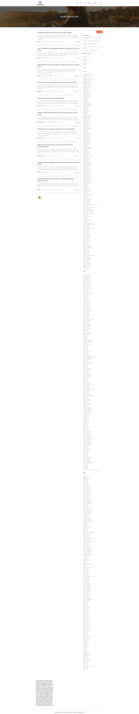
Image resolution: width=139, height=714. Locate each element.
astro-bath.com (86, 346)
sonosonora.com (86, 328)
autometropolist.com (87, 374)
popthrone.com (86, 94)
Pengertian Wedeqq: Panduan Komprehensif (91, 40)
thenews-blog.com (86, 433)
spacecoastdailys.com (87, 441)
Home (76, 3)
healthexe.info (86, 610)
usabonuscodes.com (87, 436)
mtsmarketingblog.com (87, 599)
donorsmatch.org (86, 641)
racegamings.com (86, 258)
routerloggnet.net (86, 513)
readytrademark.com (87, 442)
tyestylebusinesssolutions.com (89, 224)
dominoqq (85, 60)
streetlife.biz (85, 646)
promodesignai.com (87, 449)
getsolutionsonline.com (87, 533)
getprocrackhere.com (87, 241)
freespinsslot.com (86, 122)
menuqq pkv (49, 697)
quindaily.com (85, 451)
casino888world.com (87, 219)
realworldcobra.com (87, 172)
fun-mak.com (85, 217)
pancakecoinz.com (86, 99)
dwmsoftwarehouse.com (88, 384)
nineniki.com (85, 524)
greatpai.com (85, 360)
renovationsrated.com (87, 444)
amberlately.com (86, 289)
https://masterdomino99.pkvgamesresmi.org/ (45, 705)
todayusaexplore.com (87, 278)
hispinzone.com (86, 517)
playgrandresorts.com (87, 263)
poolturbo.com (86, 605)
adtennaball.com (86, 528)
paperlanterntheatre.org (87, 361)
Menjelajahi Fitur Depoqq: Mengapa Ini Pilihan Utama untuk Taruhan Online (92, 44)
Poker (81, 3)
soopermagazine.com (87, 440)
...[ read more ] (40, 39)
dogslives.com (86, 160)
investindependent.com (87, 410)
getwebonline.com (86, 559)
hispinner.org (85, 534)
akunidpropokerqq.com (87, 339)
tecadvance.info (86, 612)
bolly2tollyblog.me (86, 654)
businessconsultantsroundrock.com (90, 462)
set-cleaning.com (86, 447)
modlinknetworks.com (87, 247)
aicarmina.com (86, 291)
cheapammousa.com (87, 355)
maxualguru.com (86, 118)
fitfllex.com (85, 566)
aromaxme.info (86, 619)
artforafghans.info (86, 607)
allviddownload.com (87, 498)
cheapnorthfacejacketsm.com (88, 319)
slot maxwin (51, 684)
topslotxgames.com (87, 512)
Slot (85, 3)
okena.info (85, 338)
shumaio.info (85, 633)
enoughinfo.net (86, 649)
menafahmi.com (86, 416)
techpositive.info (86, 151)
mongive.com (85, 530)
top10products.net (86, 82)
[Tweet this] (76, 42)
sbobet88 (44, 684)
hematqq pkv (43, 698)
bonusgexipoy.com (86, 234)
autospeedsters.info (87, 174)
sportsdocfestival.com (87, 266)
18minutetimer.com (87, 133)
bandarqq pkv (50, 689)
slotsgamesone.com (87, 516)
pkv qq (50, 693)
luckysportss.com (86, 250)
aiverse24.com (86, 454)
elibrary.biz (85, 343)
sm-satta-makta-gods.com (88, 437)
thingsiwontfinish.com (87, 268)
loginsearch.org (86, 638)
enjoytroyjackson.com (87, 385)
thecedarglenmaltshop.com (88, 74)
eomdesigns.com (86, 183)
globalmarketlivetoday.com (88, 395)
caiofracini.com (86, 150)
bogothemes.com (86, 315)
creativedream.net (86, 556)
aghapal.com (85, 347)
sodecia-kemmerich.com (87, 216)
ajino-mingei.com (86, 316)
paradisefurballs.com (87, 124)
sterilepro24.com (86, 200)
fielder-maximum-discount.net (89, 564)
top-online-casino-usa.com (88, 520)
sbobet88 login (47, 696)
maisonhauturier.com (87, 414)
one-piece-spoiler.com (87, 168)
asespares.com (86, 371)
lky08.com (85, 562)
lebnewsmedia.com (87, 326)
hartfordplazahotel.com (87, 659)
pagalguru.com (86, 423)
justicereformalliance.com (88, 311)
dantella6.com (86, 515)
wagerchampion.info (87, 176)
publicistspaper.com (87, 450)
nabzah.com (85, 529)
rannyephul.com (86, 582)
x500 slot (45, 685)
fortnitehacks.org (86, 637)
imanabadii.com (86, 667)
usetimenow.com (86, 542)
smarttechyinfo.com (87, 116)
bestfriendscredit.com (87, 342)
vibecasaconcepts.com (87, 190)
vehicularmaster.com (87, 283)
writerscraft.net (86, 547)
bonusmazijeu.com (86, 230)
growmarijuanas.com (87, 137)
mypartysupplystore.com (88, 292)
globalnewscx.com (86, 159)
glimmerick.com (86, 298)
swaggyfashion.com (87, 585)
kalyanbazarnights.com (87, 519)
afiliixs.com (85, 367)
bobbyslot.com (86, 109)
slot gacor (49, 683)
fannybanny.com (86, 243)
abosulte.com (85, 453)
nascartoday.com (86, 419)
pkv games (85, 67)
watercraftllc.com (86, 364)
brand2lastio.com (86, 552)
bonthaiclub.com (86, 322)
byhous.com (85, 658)
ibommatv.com (86, 482)
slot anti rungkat (45, 688)
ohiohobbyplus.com (87, 313)
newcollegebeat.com (87, 300)
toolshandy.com (86, 579)
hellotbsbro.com (86, 146)
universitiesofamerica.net (88, 502)
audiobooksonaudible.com (88, 457)
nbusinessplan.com (86, 486)
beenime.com (85, 215)
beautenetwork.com (87, 458)
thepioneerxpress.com (87, 493)
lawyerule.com (86, 597)
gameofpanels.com (86, 539)
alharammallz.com (86, 368)
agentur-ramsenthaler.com (88, 182)
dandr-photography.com (87, 592)
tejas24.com (85, 603)
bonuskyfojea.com (86, 232)
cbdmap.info (85, 90)
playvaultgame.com (87, 262)
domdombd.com (86, 238)
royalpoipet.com (86, 225)
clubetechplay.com (86, 237)
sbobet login (40, 696)
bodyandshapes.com (87, 460)
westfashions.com (86, 577)
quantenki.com (86, 193)
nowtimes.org (85, 642)
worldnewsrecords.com (87, 199)
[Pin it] (77, 42)
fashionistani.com (86, 390)
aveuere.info (85, 125)
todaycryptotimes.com (87, 434)
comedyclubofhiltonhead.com (88, 210)
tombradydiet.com (86, 321)
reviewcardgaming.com (87, 203)
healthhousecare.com (87, 399)
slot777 (51, 704)
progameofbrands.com (87, 503)
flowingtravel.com (86, 523)
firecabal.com (85, 393)
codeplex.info (85, 337)
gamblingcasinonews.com (88, 500)
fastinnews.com (86, 242)
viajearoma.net (86, 351)
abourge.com (85, 365)
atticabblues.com (86, 373)
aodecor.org (85, 640)
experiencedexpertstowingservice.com (90, 204)
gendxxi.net (85, 186)
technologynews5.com (87, 430)
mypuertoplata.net (86, 491)
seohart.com (85, 446)
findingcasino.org (86, 170)
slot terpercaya (39, 684)
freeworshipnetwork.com (88, 363)
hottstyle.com (85, 406)
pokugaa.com (85, 260)
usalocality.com (86, 279)
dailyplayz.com (86, 239)
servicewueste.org (86, 506)
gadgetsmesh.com (86, 142)
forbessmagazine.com (87, 394)
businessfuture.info (87, 87)
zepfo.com (85, 429)
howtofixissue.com (86, 494)
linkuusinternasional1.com (88, 329)
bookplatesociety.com (87, 325)
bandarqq (85, 61)
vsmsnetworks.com (87, 480)
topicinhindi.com (86, 77)
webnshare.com (86, 138)
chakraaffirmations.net (87, 104)
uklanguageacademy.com (88, 78)
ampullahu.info (86, 618)
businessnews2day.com (87, 198)
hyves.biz (85, 648)
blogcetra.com (86, 155)
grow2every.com (86, 398)
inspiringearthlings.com (87, 408)
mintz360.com (86, 112)
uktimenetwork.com (87, 276)
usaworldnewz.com (87, 277)
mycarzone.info (86, 189)
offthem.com (85, 481)
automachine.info (86, 173)
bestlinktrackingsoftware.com (89, 228)
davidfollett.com (86, 299)
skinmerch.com (86, 303)
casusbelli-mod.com (87, 324)
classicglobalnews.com (87, 463)
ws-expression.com (87, 427)
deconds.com (85, 467)
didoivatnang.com (86, 381)
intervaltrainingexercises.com (88, 223)
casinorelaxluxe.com (87, 236)
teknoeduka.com (86, 432)
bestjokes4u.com (86, 105)
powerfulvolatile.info (87, 631)
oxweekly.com (86, 575)
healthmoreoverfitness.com (88, 511)
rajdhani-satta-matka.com (88, 546)
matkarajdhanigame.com (87, 92)
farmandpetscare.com (87, 147)
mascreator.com (86, 415)
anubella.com (85, 455)
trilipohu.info (85, 668)
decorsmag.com (86, 499)
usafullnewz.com (86, 274)
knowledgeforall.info (87, 551)
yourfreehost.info (86, 317)
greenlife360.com (86, 487)
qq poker (84, 68)
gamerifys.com (86, 477)
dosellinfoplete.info (87, 628)
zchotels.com (85, 428)
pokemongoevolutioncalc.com (89, 255)
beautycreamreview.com (87, 376)
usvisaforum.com (86, 304)
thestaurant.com (86, 226)
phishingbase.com (86, 256)
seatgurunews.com (86, 334)
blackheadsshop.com (87, 206)
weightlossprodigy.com (87, 114)
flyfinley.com (85, 100)
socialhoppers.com (86, 555)
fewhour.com (85, 131)
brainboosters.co (86, 287)
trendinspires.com (86, 581)
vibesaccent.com (86, 285)
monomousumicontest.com (88, 177)
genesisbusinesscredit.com (88, 567)
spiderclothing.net (86, 332)
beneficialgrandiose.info (87, 625)
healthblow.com (86, 543)
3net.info (84, 335)
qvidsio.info (85, 632)
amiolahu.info (85, 615)
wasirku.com (85, 602)
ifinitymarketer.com (87, 245)
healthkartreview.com (87, 401)
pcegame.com (85, 424)
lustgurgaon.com (86, 107)
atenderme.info (86, 621)
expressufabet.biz (86, 490)
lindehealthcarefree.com (87, 79)
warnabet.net (85, 651)
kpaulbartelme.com (87, 208)
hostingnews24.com (87, 404)
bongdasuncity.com (86, 120)
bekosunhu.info (86, 624)
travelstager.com (86, 580)
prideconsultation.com (87, 101)
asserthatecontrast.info (87, 620)
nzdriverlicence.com (87, 421)
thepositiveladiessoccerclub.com (89, 356)
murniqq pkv (38, 698)
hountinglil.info (86, 103)
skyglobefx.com (86, 180)
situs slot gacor (44, 687)
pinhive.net (85, 650)
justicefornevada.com (87, 143)
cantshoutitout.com (87, 489)
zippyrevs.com (86, 507)
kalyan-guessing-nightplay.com (89, 538)
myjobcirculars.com (86, 510)
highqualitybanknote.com (88, 403)
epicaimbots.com (86, 386)
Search (99, 31)
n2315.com (85, 558)
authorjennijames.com (87, 350)
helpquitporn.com (86, 402)
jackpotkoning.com (86, 246)
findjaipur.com (85, 295)
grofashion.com (86, 254)
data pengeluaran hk (87, 59)
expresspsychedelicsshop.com (89, 389)
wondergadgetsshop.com (88, 333)
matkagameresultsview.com (88, 532)
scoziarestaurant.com (87, 445)
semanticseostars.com (87, 134)
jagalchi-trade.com (86, 307)
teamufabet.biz (86, 495)
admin (53, 41)
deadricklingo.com (86, 178)
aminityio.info (85, 614)
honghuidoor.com (86, 521)
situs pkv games (86, 63)
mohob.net (85, 113)
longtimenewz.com (86, 249)
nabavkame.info (86, 662)
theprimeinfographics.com (88, 212)
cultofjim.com (85, 296)
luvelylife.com (85, 571)
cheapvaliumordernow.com (88, 213)
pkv (83, 65)
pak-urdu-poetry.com (87, 154)
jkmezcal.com (85, 221)
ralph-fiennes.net (86, 563)
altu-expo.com (86, 348)
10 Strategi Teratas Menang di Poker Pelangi (92, 50)
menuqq (37, 680)
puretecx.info (85, 611)
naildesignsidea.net (87, 359)
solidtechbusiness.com (87, 202)
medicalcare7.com (86, 526)
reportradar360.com (87, 584)
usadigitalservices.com (87, 554)
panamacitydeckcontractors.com (89, 576)
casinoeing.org (86, 644)
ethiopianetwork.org (87, 141)
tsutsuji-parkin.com (87, 352)
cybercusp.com (86, 464)
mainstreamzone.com (87, 135)
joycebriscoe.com (86, 290)
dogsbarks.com (86, 382)
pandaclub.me (85, 655)
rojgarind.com (85, 130)
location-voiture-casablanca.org (89, 207)
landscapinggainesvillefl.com (88, 412)
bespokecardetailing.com (88, 341)
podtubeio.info (86, 629)
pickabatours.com (86, 83)
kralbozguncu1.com (87, 411)
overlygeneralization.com (88, 139)
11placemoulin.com (87, 111)
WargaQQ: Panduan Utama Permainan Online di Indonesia (92, 47)
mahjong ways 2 (46, 704)
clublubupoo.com (86, 229)
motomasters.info (86, 187)
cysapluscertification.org (87, 636)
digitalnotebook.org (87, 117)
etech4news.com (86, 388)
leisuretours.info (86, 144)
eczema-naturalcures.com (88, 345)
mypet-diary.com (86, 573)
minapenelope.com (86, 309)
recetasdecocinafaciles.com (88, 358)
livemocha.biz (85, 645)
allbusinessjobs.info (87, 81)
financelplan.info (86, 86)
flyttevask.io (85, 657)
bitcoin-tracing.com (86, 459)
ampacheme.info (86, 616)
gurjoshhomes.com (86, 320)
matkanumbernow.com (87, 508)
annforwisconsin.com (87, 294)
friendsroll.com (86, 330)
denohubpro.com (86, 165)
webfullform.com (86, 496)
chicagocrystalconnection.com (89, 666)
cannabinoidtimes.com (87, 126)
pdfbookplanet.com (86, 161)
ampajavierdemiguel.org (87, 286)
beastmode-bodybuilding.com (89, 85)
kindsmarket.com (86, 569)
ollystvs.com (85, 157)
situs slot (85, 58)
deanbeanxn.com (86, 91)
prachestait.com (86, 606)
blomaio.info (85, 627)
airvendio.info (85, 608)
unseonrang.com (86, 152)
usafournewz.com (86, 281)
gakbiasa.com (85, 663)
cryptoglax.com (86, 312)
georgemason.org (86, 75)
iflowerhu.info (85, 664)
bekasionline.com (86, 485)
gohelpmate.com (86, 545)
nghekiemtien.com (86, 601)
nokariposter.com (86, 537)
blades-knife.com (86, 167)
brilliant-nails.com (86, 590)
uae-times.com (86, 476)
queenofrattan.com (86, 163)
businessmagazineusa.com (88, 194)
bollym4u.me (85, 653)
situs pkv (37, 694)
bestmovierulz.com (86, 305)
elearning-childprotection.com (89, 549)
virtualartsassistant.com (87, 211)
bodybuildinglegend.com (88, 589)
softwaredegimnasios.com (88, 438)
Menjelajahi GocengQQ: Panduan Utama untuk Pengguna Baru (92, 38)
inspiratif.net (85, 478)
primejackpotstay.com (87, 259)
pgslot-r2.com (86, 425)
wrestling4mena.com (87, 550)
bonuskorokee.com (86, 233)
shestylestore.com (86, 267)
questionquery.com (86, 588)
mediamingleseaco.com (87, 598)
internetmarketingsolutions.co (89, 156)
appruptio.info (85, 670)
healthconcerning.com (87, 129)
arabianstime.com (86, 372)
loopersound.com (86, 308)
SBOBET (95, 3)
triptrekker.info (86, 185)
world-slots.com (86, 95)
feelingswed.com (86, 391)
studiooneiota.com (86, 169)
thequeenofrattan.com (87, 164)
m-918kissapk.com (86, 661)
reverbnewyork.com (87, 302)
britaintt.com (85, 466)
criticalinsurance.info (87, 536)
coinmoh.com (85, 377)
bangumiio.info (86, 623)
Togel (100, 3)
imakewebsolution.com (87, 96)
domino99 (85, 56)
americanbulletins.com (87, 369)
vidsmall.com (85, 197)
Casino (89, 3)
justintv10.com (86, 595)
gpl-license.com (86, 397)
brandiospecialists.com (87, 525)
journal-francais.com (87, 594)
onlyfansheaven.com (87, 560)
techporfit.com (86, 483)
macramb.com (85, 572)
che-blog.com (85, 98)
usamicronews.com (86, 252)
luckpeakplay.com (86, 251)
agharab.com (85, 354)
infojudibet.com (86, 88)
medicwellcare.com (87, 195)
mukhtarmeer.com (86, 417)
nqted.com (85, 420)
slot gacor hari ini (39, 685)
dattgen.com (85, 380)
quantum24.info (86, 191)
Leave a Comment (59, 41)
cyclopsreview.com (86, 378)
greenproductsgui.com (87, 128)
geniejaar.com (85, 108)
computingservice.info (87, 148)
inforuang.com (86, 568)
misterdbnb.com (86, 220)
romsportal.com (86, 264)
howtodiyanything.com (87, 407)
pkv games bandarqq (48, 680)
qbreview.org (85, 504)
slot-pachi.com (86, 121)
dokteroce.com (86, 593)
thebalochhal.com (86, 282)
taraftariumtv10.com (87, 586)
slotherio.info (85, 635)
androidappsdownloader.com (88, 541)
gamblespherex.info (87, 181)
